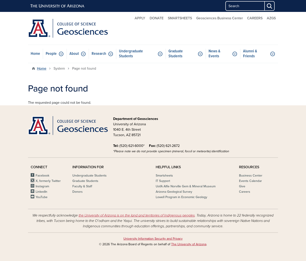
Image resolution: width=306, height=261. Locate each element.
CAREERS (255, 18)
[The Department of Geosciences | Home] (68, 28)
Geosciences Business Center (219, 18)
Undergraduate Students (131, 54)
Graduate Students (175, 54)
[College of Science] (68, 125)
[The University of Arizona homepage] (57, 6)
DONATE (157, 18)
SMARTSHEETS (180, 18)
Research (99, 53)
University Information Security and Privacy (153, 239)
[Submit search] (270, 6)
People (51, 53)
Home (35, 53)
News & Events (214, 54)
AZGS (271, 18)
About (74, 53)
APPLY (140, 18)
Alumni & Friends (250, 54)
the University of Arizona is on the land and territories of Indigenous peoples (137, 215)
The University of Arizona (188, 244)
